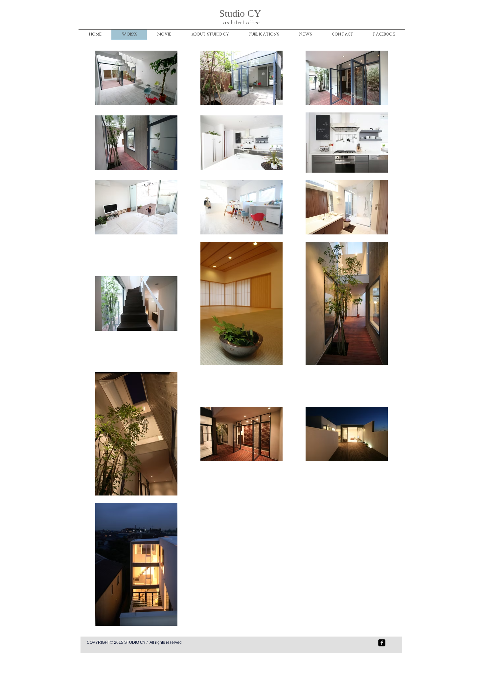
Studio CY (241, 13)
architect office (241, 23)
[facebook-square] (381, 642)
